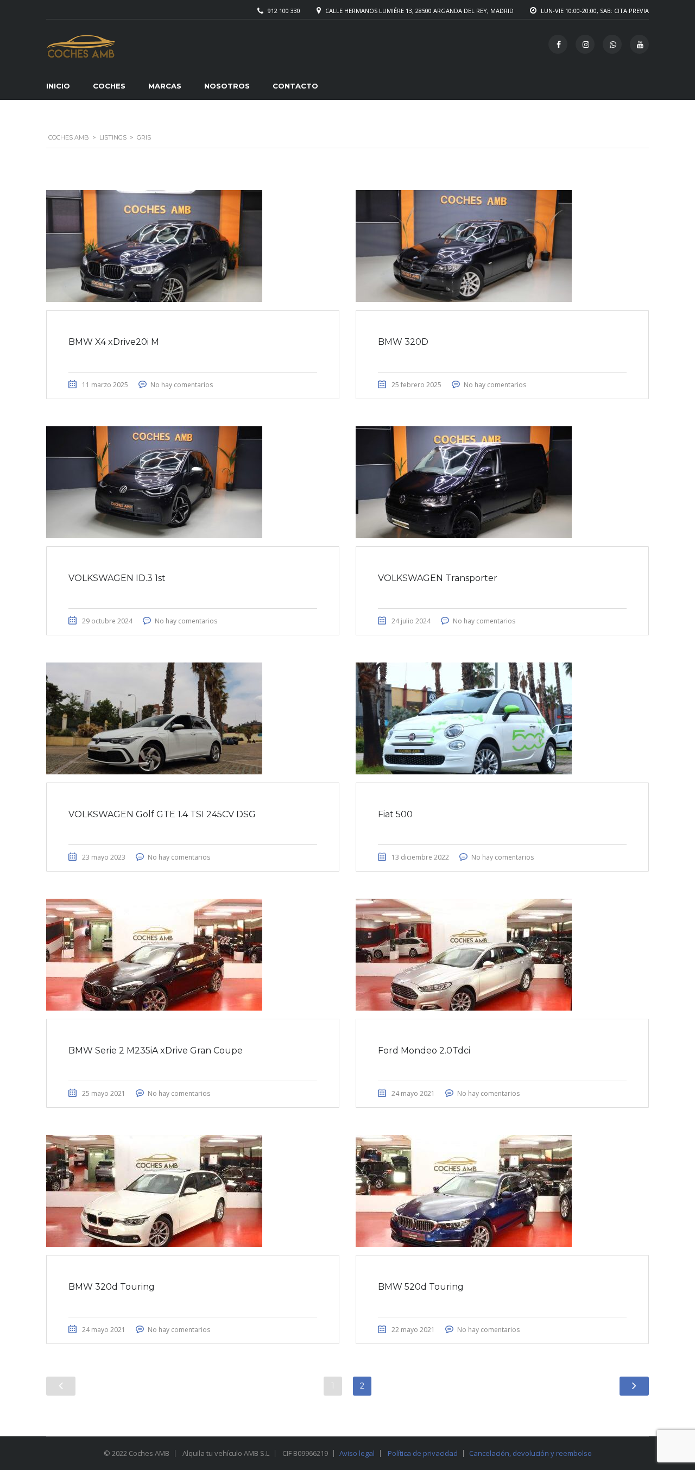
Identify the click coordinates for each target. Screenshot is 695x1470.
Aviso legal (357, 1453)
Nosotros (227, 85)
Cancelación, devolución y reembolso (530, 1453)
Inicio (58, 85)
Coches (109, 85)
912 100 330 (284, 11)
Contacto (295, 85)
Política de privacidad (423, 1453)
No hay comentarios (181, 384)
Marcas (164, 85)
